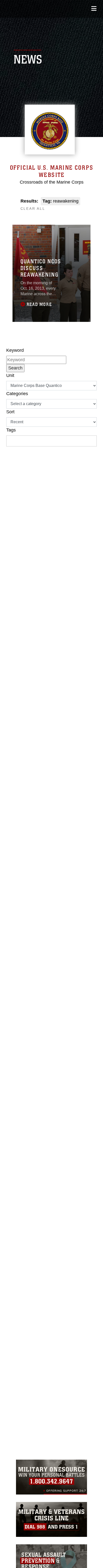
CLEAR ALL (32, 209)
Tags (11, 430)
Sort (10, 411)
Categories (17, 393)
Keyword (15, 350)
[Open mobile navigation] (94, 8)
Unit (10, 375)
